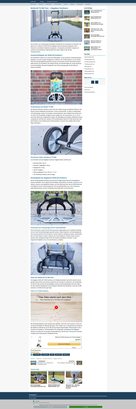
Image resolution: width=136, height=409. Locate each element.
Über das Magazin (89, 87)
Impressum (87, 89)
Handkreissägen (49, 4)
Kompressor (76, 182)
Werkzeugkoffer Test (89, 71)
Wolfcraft (66, 354)
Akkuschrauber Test (89, 57)
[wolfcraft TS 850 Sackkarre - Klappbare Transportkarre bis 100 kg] (38, 346)
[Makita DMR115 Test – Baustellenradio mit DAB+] (87, 24)
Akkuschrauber (33, 4)
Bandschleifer (88, 4)
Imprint (96, 404)
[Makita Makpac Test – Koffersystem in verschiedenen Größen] (87, 48)
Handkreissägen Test (89, 59)
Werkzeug (58, 354)
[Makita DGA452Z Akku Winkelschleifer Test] (56, 377)
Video (52, 354)
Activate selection (50, 406)
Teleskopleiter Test (89, 68)
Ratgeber (42, 1)
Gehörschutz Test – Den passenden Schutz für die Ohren (97, 30)
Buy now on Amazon (64, 344)
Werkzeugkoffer (80, 4)
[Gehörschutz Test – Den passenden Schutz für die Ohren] (87, 30)
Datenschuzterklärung (90, 92)
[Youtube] (96, 82)
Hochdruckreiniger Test (90, 61)
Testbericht (45, 354)
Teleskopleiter (73, 331)
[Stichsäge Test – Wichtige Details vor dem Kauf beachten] (74, 377)
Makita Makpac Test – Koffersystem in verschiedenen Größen (96, 48)
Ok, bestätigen (85, 406)
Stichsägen (72, 4)
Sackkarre (37, 354)
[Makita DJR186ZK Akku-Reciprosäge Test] (87, 12)
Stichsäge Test (88, 66)
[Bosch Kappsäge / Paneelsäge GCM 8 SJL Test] (39, 377)
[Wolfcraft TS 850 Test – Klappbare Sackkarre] (87, 42)
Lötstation (65, 4)
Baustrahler (41, 4)
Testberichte (33, 1)
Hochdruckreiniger (57, 4)
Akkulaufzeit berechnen (52, 1)
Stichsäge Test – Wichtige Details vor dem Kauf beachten (73, 386)
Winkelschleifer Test (89, 73)
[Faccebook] (92, 82)
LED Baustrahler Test (89, 64)
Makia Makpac (39, 236)
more (33, 403)
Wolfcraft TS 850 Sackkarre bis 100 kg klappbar (68, 337)
